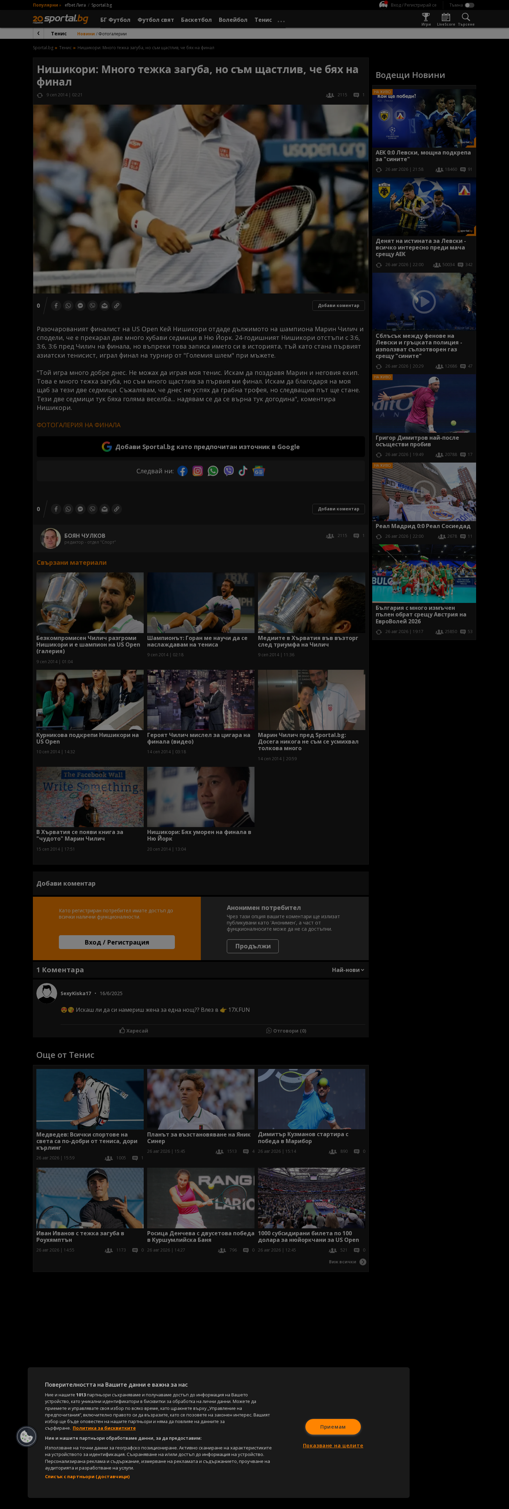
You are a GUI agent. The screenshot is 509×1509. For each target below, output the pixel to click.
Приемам (333, 1426)
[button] (27, 1436)
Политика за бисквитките (104, 1428)
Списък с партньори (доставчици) (87, 1476)
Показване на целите (333, 1445)
